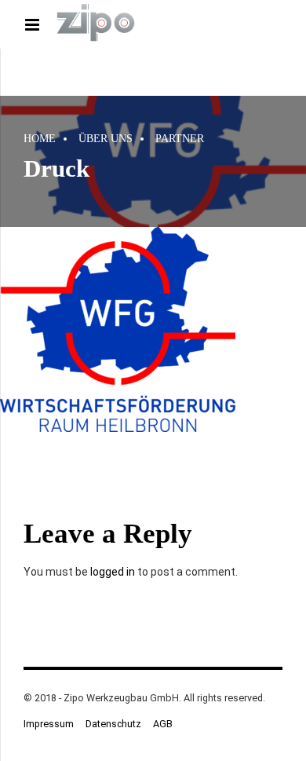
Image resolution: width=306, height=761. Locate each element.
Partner (179, 139)
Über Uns (105, 139)
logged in (112, 571)
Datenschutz (113, 724)
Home (40, 139)
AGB (163, 724)
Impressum (49, 724)
